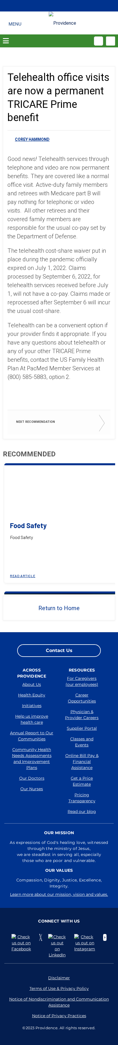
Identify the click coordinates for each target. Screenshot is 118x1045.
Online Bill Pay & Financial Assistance (82, 761)
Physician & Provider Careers (82, 714)
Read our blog (82, 811)
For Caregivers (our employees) (82, 681)
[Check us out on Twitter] (40, 937)
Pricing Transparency (81, 797)
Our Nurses (31, 788)
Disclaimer (59, 977)
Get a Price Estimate (82, 781)
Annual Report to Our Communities (31, 736)
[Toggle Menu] (15, 22)
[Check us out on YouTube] (105, 937)
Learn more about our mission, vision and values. (59, 894)
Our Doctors (31, 778)
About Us (31, 684)
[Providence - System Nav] (62, 23)
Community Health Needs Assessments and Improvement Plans (32, 758)
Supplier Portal (82, 728)
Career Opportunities (82, 698)
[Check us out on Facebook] (22, 943)
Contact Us (59, 650)
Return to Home (59, 608)
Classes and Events (81, 742)
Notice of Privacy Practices (59, 1015)
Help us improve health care (31, 719)
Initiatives (32, 705)
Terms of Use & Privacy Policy (59, 988)
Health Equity (31, 695)
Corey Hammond (32, 139)
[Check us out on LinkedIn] (58, 946)
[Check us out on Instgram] (85, 943)
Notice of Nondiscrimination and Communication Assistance (59, 1002)
